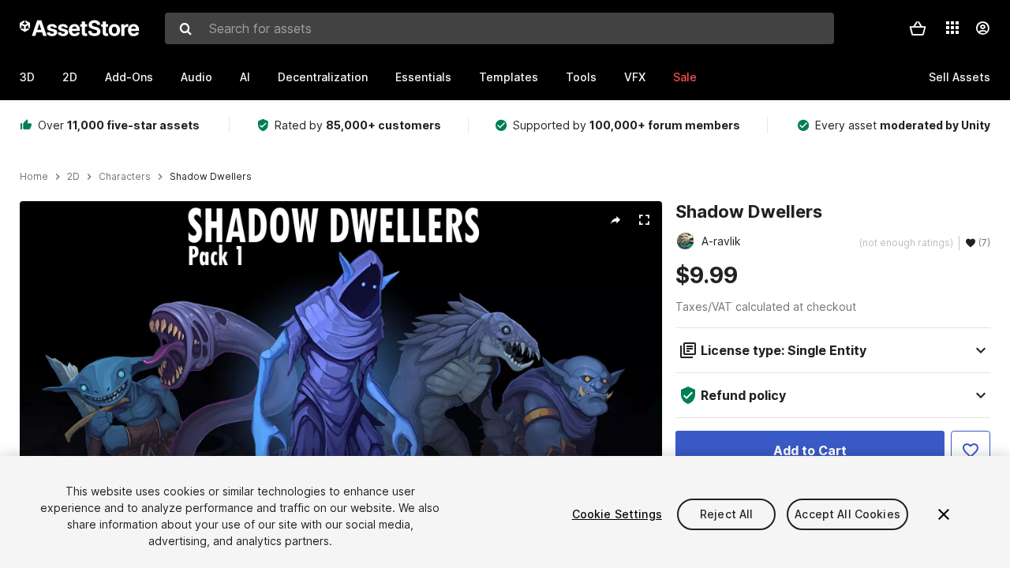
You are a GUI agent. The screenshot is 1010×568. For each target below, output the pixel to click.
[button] (917, 28)
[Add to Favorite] (970, 450)
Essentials (423, 77)
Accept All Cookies (847, 514)
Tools (581, 77)
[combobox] (499, 28)
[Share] (615, 220)
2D (69, 77)
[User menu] (982, 28)
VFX (634, 77)
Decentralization (323, 77)
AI (245, 77)
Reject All (726, 514)
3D (27, 77)
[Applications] (952, 27)
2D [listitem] (73, 176)
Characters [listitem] (125, 176)
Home (34, 176)
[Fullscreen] (643, 220)
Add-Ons (129, 77)
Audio (196, 77)
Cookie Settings (617, 514)
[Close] (943, 514)
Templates (508, 77)
